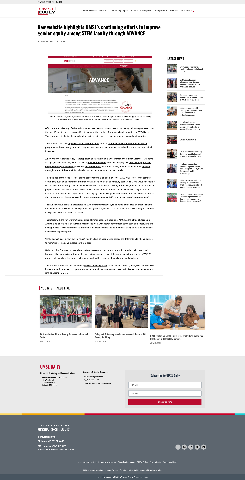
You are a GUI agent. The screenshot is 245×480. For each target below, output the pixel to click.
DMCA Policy (142, 462)
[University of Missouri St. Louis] (54, 430)
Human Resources (81, 223)
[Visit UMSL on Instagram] (184, 447)
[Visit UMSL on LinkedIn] (197, 447)
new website (53, 158)
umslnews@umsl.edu (94, 377)
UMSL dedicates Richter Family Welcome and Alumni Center (191, 69)
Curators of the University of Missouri (100, 462)
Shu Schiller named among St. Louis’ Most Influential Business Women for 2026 (191, 154)
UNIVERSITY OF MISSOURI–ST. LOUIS (50, 2)
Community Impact (119, 11)
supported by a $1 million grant (83, 143)
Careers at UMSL (170, 462)
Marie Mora (131, 181)
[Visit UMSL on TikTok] (190, 447)
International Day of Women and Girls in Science (118, 158)
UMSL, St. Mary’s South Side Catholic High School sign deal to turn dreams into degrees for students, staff (191, 197)
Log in (99, 477)
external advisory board (95, 265)
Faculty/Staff (146, 11)
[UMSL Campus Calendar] (203, 447)
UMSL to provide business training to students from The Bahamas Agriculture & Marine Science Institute (191, 183)
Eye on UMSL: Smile (188, 140)
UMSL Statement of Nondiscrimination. (148, 470)
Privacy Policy (156, 462)
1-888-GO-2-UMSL (66, 449)
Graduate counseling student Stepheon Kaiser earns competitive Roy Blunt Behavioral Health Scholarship (191, 169)
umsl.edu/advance (97, 162)
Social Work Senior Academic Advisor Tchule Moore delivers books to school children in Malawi (190, 125)
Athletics (174, 11)
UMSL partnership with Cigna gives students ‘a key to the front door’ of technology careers (191, 111)
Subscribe (185, 11)
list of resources (93, 166)
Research (103, 11)
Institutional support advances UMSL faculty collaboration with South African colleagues (190, 83)
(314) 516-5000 (59, 446)
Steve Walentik (46, 41)
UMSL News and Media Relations (97, 383)
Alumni (134, 11)
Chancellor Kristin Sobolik (115, 147)
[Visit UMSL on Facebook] (178, 447)
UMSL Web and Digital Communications (131, 477)
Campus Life (161, 11)
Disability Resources (126, 462)
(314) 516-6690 (92, 380)
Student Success (89, 11)
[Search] (193, 11)
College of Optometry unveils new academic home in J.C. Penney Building (191, 97)
